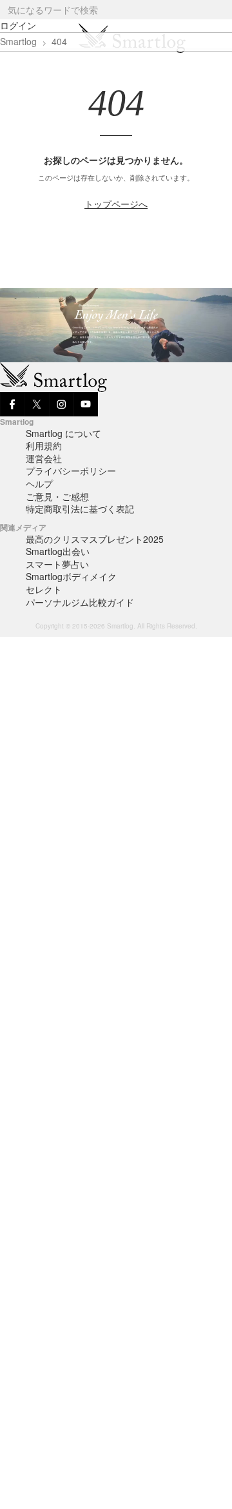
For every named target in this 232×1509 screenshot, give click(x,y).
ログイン (18, 25)
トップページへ (116, 203)
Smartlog (18, 41)
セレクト (44, 589)
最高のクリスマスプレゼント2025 (95, 538)
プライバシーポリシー (71, 470)
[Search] (221, 10)
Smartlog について (63, 433)
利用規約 (44, 445)
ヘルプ (39, 483)
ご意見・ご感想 (57, 496)
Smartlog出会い (58, 551)
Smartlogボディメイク (71, 576)
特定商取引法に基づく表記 (80, 508)
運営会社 (44, 458)
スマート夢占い (57, 564)
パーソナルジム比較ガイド (80, 602)
